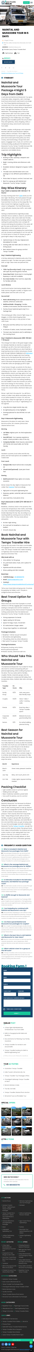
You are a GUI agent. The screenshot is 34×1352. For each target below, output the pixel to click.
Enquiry (26, 2)
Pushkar (21, 1227)
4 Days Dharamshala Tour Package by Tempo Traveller (25, 1255)
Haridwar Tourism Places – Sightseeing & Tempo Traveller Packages (8, 1207)
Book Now (8, 62)
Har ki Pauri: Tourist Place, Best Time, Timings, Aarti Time (9, 1259)
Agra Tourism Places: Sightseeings (25, 1221)
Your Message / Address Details (14, 998)
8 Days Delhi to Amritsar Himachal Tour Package (25, 1266)
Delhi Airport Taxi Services (10, 1319)
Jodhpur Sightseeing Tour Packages (8, 1236)
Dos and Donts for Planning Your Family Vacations (17, 1040)
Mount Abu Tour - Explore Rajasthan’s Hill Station (25, 1231)
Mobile (6, 984)
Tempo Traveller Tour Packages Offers (17, 1076)
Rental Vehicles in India (12, 1085)
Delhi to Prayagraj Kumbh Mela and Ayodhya (16, 1034)
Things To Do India (8, 1311)
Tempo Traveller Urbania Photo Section (17, 1092)
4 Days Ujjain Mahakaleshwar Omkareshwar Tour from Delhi (14, 1029)
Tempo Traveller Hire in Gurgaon (12, 1329)
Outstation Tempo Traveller (13, 1068)
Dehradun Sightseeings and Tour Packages (26, 1201)
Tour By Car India (12, 71)
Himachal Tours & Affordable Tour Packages (14, 1297)
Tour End (21, 991)
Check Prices (17, 1340)
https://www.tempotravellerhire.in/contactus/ (18, 584)
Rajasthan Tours (7, 1306)
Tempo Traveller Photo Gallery (11, 1321)
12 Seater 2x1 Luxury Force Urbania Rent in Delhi (9, 1271)
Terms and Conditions (13, 1009)
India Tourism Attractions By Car (15, 1072)
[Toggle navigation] (31, 2)
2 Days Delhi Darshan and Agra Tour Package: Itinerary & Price (25, 1261)
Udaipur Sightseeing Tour (25, 1236)
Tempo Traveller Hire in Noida (11, 1332)
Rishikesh (22, 1205)
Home (3, 71)
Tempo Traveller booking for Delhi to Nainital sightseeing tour (16, 1051)
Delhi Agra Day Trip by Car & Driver (25, 1250)
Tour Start (7, 991)
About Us (25, 1321)
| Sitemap (13, 1347)
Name (5, 970)
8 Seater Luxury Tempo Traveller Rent (15, 49)
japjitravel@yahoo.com (15, 579)
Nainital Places (6, 1201)
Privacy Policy (7, 1324)
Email (5, 977)
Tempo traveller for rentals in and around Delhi (15, 1046)
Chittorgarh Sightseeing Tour (7, 1230)
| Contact (7, 1347)
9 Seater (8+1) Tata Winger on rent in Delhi (8, 1254)
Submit (16, 1013)
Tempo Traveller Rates (22, 1311)
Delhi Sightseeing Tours (22, 1308)
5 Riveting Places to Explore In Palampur (24, 1246)
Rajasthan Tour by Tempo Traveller (24, 1271)
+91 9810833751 (19, 577)
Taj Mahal (5, 1263)
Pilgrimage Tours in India (21, 1306)
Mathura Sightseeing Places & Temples (25, 1214)
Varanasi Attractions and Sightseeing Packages (8, 1222)
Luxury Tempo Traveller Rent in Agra (13, 1335)
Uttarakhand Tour (8, 1308)
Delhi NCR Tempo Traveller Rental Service (15, 1327)
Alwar (4, 1227)
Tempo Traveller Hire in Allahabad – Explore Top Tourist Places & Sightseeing (8, 1215)
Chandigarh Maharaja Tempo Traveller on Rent (17, 1080)
